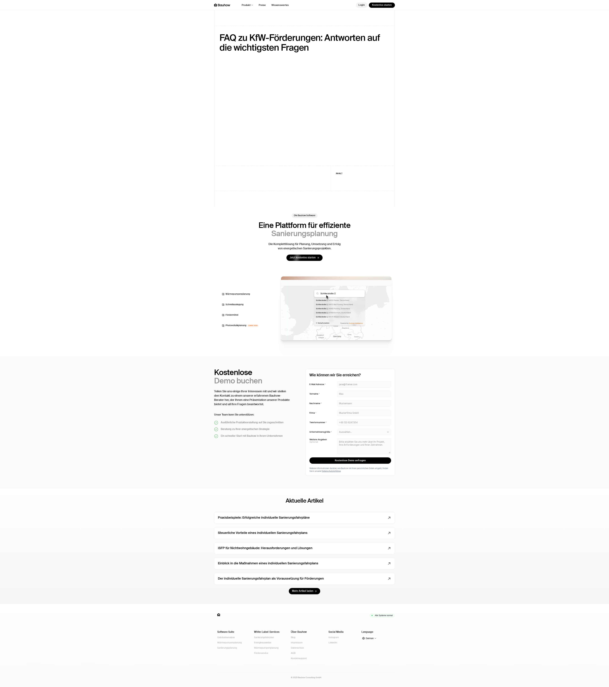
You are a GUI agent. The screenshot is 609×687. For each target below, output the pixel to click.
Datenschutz (297, 648)
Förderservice (261, 653)
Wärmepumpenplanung (229, 643)
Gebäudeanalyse (226, 637)
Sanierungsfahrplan (264, 637)
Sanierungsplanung (227, 648)
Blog (293, 637)
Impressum (297, 643)
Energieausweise (262, 643)
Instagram (333, 637)
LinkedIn (332, 643)
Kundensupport (299, 658)
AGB (293, 653)
